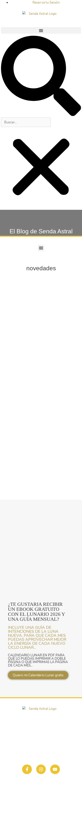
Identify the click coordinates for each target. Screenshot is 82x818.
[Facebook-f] (27, 769)
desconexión (20, 400)
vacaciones (57, 400)
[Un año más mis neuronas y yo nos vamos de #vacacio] (41, 444)
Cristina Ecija (64, 807)
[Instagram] (41, 769)
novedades (39, 400)
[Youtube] (55, 769)
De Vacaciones (25, 311)
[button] (41, 30)
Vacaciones (19, 394)
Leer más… (18, 380)
